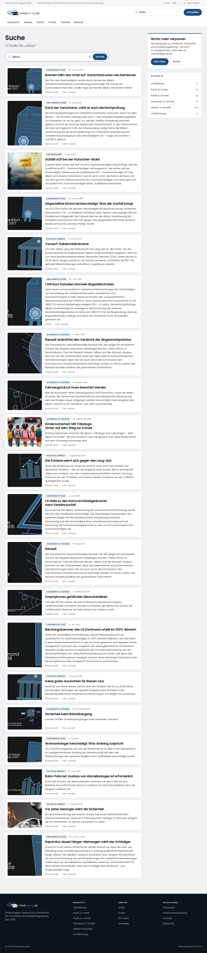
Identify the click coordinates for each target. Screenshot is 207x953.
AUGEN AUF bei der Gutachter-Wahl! (72, 159)
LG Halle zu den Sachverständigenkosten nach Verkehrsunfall (76, 503)
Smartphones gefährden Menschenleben (76, 597)
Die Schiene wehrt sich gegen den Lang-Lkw (78, 460)
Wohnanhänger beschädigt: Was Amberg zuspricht (84, 743)
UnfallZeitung (80, 934)
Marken (78, 22)
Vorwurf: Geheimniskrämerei (67, 244)
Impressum (169, 907)
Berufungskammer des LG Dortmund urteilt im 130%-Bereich (90, 629)
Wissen (28, 22)
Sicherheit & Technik (58, 334)
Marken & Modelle (83, 928)
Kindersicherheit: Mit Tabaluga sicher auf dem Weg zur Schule (68, 426)
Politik (52, 22)
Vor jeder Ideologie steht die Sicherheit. (74, 809)
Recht (40, 22)
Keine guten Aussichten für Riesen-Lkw (74, 681)
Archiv (167, 3)
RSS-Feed (159, 61)
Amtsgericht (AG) (56, 103)
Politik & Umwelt (56, 239)
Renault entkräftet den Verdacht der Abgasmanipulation (88, 339)
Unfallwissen (54, 154)
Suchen (100, 56)
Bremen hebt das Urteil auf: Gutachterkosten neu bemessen (90, 75)
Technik (65, 22)
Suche (121, 912)
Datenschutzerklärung (175, 912)
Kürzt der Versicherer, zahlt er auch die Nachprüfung (85, 108)
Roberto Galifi (51, 92)
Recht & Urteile (81, 912)
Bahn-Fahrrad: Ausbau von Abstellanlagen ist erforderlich (89, 776)
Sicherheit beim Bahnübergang (68, 714)
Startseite (13, 22)
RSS (174, 3)
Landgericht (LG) (56, 70)
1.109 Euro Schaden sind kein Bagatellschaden (79, 284)
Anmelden (193, 12)
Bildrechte (168, 923)
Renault (51, 549)
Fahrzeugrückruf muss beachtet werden (75, 387)
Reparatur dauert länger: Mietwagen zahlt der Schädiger (88, 842)
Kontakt (167, 918)
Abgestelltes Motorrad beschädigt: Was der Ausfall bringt (89, 203)
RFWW (48, 324)
